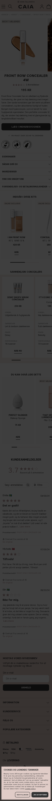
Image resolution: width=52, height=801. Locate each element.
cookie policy (30, 789)
